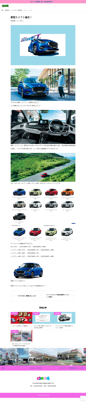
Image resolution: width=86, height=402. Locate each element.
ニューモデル (19, 20)
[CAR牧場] (5, 5)
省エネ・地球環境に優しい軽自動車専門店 (41, 1)
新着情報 (13, 20)
